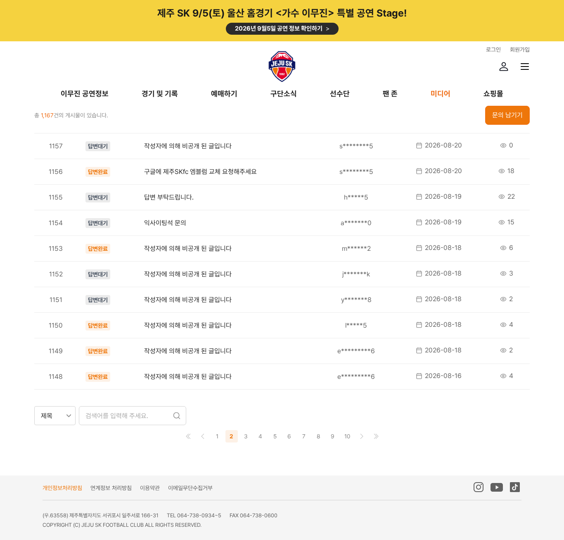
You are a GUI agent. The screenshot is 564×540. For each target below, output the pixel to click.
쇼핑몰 (493, 94)
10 (347, 436)
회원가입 (520, 49)
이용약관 (150, 488)
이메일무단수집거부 (190, 488)
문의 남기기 (507, 115)
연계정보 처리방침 (111, 488)
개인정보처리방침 (62, 488)
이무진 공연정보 (85, 94)
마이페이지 (503, 66)
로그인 (493, 49)
